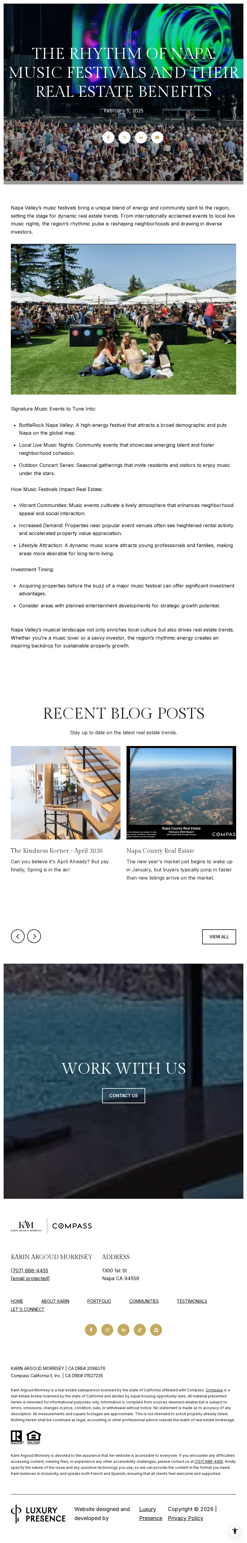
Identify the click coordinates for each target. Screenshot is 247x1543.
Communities (144, 1301)
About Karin (55, 1301)
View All (219, 936)
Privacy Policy (185, 1518)
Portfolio (99, 1301)
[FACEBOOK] (91, 1330)
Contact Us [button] (123, 1095)
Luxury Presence (150, 1513)
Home (17, 1301)
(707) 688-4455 (29, 1270)
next (34, 936)
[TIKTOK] (140, 1330)
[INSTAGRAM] (107, 1330)
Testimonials (192, 1301)
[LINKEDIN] (123, 1330)
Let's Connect (28, 1309)
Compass (214, 1390)
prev (18, 936)
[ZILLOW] (156, 1330)
